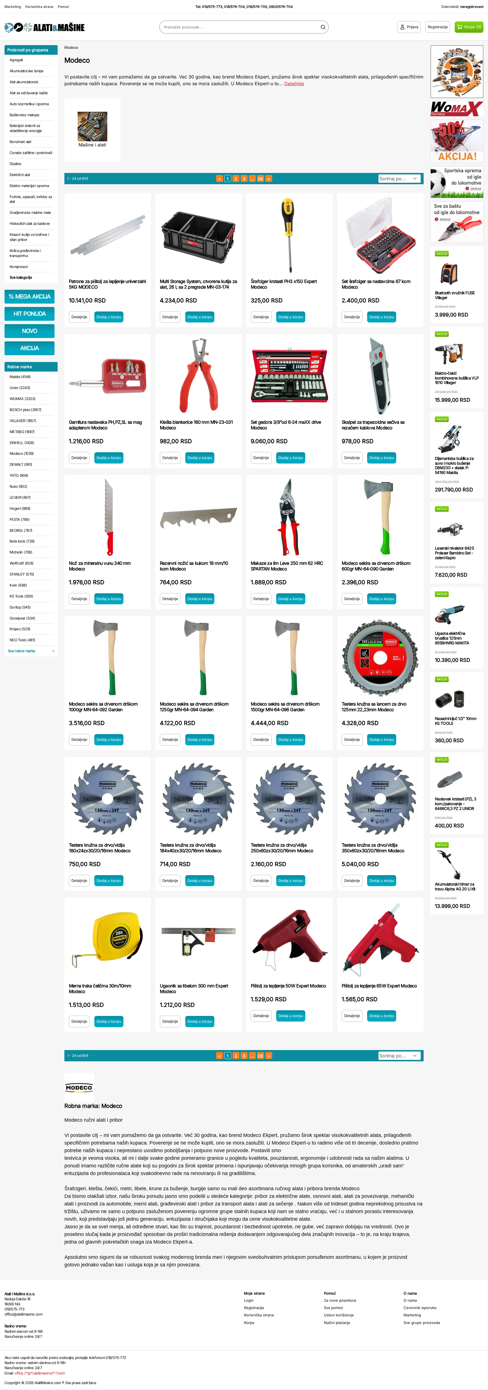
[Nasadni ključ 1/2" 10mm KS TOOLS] (450, 699)
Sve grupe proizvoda (422, 1322)
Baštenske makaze (25, 115)
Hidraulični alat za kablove (30, 223)
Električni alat (20, 174)
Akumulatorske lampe (27, 71)
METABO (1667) (22, 431)
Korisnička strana (39, 7)
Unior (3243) (20, 387)
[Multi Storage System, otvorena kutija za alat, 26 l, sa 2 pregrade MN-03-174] (198, 235)
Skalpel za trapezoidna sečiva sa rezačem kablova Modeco (373, 425)
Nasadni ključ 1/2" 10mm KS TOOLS (455, 721)
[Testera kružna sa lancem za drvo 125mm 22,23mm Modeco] (380, 658)
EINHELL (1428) (22, 442)
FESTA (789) (19, 519)
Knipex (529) (20, 629)
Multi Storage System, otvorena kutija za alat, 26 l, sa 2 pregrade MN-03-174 (198, 284)
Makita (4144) (20, 376)
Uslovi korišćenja (339, 1315)
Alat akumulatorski (24, 82)
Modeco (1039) (22, 453)
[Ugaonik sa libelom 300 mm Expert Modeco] (198, 939)
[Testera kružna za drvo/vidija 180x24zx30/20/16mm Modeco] (107, 799)
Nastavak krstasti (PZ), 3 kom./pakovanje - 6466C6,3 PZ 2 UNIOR (455, 803)
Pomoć (63, 7)
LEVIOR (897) (20, 497)
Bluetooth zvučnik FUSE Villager (455, 295)
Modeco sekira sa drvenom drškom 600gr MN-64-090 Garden (376, 566)
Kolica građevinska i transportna (25, 253)
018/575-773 (212, 7)
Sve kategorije (21, 277)
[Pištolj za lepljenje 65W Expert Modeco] (380, 939)
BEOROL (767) (21, 530)
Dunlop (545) (20, 607)
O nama (410, 1300)
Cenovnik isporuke (420, 1307)
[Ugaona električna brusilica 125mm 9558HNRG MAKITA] (450, 614)
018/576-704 (234, 7)
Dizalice (15, 163)
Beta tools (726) (22, 541)
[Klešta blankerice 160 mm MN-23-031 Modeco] (198, 376)
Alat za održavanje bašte (29, 93)
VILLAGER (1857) (23, 420)
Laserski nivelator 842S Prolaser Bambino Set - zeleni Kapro (454, 553)
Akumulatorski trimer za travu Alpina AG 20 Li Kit (455, 886)
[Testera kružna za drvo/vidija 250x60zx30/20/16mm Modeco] (289, 799)
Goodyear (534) (22, 618)
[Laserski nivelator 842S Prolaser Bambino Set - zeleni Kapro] (450, 529)
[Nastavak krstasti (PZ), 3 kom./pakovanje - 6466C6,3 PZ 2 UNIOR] (450, 779)
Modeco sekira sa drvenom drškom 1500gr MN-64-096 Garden (285, 706)
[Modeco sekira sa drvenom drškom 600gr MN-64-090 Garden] (380, 517)
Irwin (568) (18, 585)
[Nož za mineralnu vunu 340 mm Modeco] (107, 517)
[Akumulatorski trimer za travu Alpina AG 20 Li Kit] (450, 865)
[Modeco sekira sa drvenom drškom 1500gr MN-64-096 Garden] (289, 658)
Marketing (13, 7)
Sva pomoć (333, 1307)
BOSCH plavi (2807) (25, 409)
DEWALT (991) (21, 464)
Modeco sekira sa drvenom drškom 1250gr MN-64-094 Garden (194, 706)
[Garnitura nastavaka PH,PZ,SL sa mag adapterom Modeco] (107, 376)
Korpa (249, 1322)
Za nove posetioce (340, 1300)
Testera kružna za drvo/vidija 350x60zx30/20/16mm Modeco (373, 847)
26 (260, 178)
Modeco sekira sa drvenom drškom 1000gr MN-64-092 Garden (103, 706)
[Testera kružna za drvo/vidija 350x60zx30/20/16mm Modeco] (380, 799)
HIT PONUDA (30, 313)
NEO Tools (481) (22, 640)
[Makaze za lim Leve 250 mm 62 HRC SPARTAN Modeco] (289, 517)
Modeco (71, 47)
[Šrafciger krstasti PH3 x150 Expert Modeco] (289, 235)
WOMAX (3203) (22, 398)
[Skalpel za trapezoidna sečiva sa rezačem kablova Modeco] (380, 376)
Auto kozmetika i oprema (29, 104)
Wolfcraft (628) (21, 563)
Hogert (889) (20, 508)
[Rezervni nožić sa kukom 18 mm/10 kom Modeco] (198, 517)
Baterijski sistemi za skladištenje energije (26, 128)
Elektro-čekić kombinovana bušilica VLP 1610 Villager (457, 378)
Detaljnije (294, 83)
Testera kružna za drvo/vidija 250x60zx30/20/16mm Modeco (282, 847)
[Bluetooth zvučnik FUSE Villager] (450, 273)
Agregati (16, 60)
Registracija (254, 1307)
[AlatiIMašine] (61, 27)
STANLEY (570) (22, 574)
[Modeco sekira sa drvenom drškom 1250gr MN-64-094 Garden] (198, 658)
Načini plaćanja (337, 1322)
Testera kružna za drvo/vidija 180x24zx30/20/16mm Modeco (99, 847)
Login (249, 1300)
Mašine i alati (92, 145)
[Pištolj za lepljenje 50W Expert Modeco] (289, 939)
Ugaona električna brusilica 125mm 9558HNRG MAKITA (452, 638)
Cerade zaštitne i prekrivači (31, 152)
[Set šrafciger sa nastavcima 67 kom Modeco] (380, 235)
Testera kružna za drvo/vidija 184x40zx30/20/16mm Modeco (190, 847)
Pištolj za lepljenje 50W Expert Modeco (288, 986)
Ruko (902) (18, 486)
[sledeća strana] (268, 178)
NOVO (29, 331)
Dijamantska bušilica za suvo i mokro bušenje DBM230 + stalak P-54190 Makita (454, 465)
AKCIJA (29, 348)
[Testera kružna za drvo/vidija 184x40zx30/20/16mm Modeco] (198, 799)
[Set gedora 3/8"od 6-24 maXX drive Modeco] (289, 376)
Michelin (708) (21, 552)
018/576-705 (257, 7)
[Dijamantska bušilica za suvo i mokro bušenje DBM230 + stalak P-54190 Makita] (450, 439)
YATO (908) (19, 475)
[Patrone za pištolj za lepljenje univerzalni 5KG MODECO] (107, 235)
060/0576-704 (281, 7)
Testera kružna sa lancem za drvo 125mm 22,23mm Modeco (374, 706)
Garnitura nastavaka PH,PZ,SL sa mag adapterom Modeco (105, 425)
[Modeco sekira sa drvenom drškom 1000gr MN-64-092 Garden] (107, 658)
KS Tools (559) (21, 596)
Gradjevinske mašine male (30, 212)
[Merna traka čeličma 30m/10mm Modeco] (107, 939)
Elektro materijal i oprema (29, 185)
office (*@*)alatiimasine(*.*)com (39, 1373)
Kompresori (19, 266)
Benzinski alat (20, 141)
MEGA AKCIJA (29, 296)
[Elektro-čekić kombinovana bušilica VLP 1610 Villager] (450, 354)
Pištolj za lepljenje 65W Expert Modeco (379, 986)
